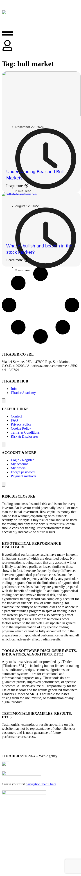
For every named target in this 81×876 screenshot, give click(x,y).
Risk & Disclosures (24, 436)
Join (14, 389)
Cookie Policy (21, 428)
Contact (16, 416)
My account (19, 464)
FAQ (14, 420)
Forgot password (23, 472)
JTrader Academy (23, 393)
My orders (18, 468)
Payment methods (23, 476)
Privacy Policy (21, 424)
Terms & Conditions (25, 432)
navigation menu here (41, 784)
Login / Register (22, 460)
